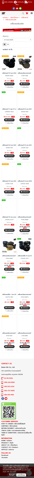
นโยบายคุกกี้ (13, 471)
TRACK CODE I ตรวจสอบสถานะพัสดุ (13, 430)
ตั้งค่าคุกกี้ (11, 475)
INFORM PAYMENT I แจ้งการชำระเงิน (13, 428)
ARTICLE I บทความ (7, 449)
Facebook (4, 455)
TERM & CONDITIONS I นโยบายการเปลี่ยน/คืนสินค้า (16, 434)
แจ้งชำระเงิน (20, 2)
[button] (22, 13)
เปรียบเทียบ (10, 87)
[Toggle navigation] (32, 13)
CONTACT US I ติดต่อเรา (9, 447)
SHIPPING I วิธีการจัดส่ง (9, 426)
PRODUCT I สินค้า (7, 443)
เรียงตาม (6, 36)
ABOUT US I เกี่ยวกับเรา (9, 445)
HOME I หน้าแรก (6, 440)
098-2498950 (9, 2)
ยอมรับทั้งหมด (21, 475)
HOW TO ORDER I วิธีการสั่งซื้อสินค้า (13, 424)
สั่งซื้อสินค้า (10, 84)
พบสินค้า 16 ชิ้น (7, 49)
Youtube (4, 457)
